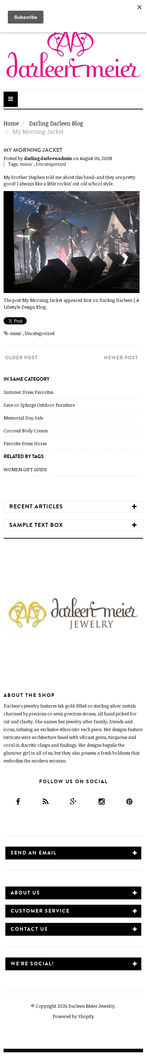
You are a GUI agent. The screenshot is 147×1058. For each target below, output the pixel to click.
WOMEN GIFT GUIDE (25, 469)
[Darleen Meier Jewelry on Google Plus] (73, 801)
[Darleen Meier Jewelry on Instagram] (101, 801)
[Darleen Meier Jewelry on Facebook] (17, 801)
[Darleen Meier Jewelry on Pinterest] (129, 801)
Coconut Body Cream (26, 430)
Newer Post (121, 357)
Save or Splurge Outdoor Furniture (39, 405)
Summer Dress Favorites (28, 392)
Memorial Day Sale (23, 418)
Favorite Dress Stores (25, 443)
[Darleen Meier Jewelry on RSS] (45, 801)
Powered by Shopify (73, 1016)
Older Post (21, 357)
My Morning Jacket (42, 300)
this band (84, 177)
